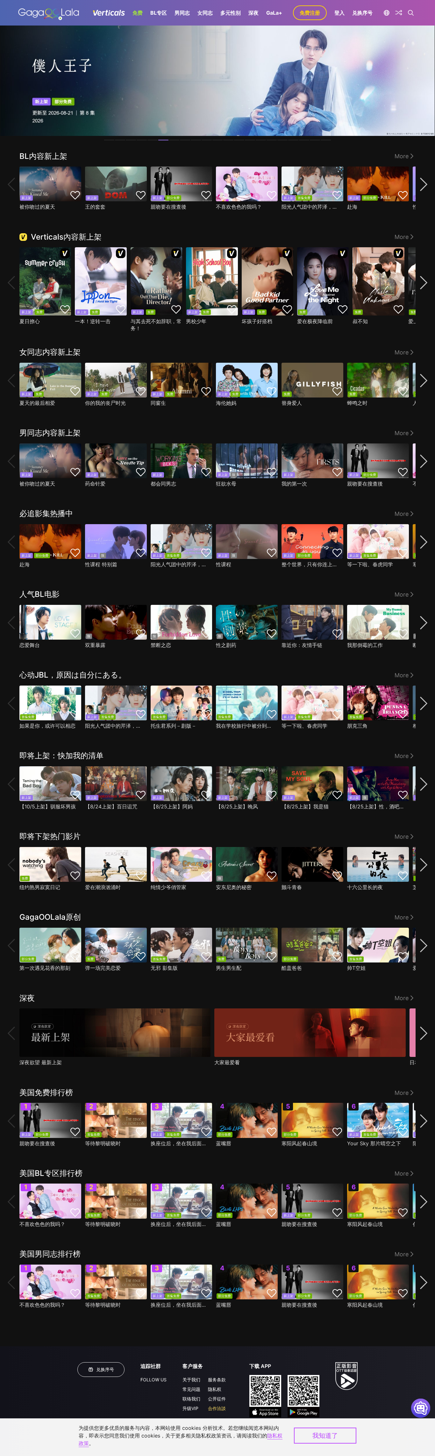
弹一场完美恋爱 (103, 968)
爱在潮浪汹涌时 (103, 887)
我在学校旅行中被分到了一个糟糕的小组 (245, 726)
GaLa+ (274, 13)
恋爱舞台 (29, 645)
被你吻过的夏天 (37, 207)
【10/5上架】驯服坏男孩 (47, 806)
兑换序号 (362, 13)
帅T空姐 (356, 968)
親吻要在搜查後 (168, 207)
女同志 (205, 13)
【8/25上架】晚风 (237, 806)
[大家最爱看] (310, 1032)
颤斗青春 (292, 887)
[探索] (399, 13)
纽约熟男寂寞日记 (39, 887)
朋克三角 (357, 726)
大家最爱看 (227, 1062)
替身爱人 (292, 403)
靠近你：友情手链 (302, 645)
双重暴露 (95, 645)
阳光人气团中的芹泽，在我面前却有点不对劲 (311, 207)
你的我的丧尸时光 (105, 403)
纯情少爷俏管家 (168, 887)
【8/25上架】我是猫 (305, 806)
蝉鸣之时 (357, 403)
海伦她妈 (226, 403)
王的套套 (95, 207)
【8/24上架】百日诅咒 (111, 806)
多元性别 (230, 13)
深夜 (253, 13)
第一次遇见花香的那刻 (44, 968)
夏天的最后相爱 (37, 403)
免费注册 (310, 13)
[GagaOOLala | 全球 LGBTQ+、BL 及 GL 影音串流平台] (48, 13)
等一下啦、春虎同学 (370, 564)
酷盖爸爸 (292, 968)
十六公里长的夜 (365, 887)
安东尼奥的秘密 (234, 887)
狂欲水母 (226, 483)
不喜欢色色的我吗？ (239, 207)
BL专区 (158, 13)
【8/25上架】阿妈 (172, 806)
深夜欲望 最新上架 (40, 1062)
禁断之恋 (161, 645)
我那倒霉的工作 (365, 645)
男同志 (182, 13)
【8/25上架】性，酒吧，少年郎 (376, 806)
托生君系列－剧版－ (173, 726)
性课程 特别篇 (101, 564)
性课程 (223, 564)
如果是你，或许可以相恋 (47, 726)
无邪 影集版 (164, 968)
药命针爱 (95, 483)
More (402, 156)
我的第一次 (294, 483)
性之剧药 (226, 645)
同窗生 (158, 403)
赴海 (352, 207)
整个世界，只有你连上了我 (311, 564)
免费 (137, 13)
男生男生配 (228, 968)
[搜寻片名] (411, 12)
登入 (339, 13)
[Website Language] (386, 12)
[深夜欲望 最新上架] (115, 1032)
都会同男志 (163, 483)
